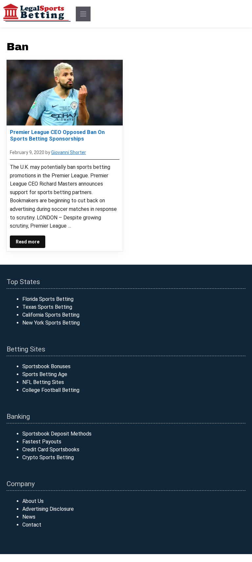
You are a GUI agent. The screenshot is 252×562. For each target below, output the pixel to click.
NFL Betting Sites (43, 382)
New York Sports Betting (51, 323)
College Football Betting (50, 390)
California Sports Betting (50, 315)
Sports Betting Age (44, 374)
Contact (31, 525)
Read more (27, 241)
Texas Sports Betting (47, 307)
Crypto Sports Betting (48, 457)
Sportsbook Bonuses (46, 366)
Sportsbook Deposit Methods (57, 434)
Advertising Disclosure (48, 509)
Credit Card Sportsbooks (50, 449)
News (28, 517)
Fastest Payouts (41, 441)
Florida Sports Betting (48, 299)
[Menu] (83, 14)
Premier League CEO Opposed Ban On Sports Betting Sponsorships (57, 135)
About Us (33, 501)
